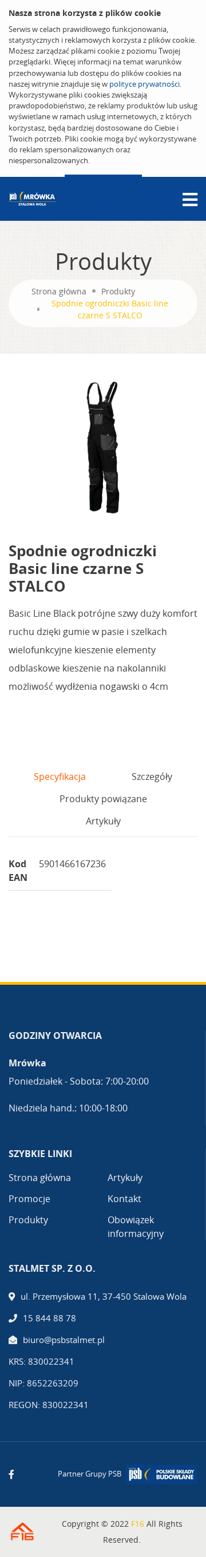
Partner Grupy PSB (89, 1474)
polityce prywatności (144, 84)
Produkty (118, 291)
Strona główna (58, 291)
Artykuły (125, 1177)
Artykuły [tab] (103, 821)
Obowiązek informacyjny (136, 1227)
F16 (137, 1523)
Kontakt (124, 1198)
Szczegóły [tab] (152, 776)
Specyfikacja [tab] (60, 776)
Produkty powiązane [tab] (103, 798)
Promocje (29, 1198)
